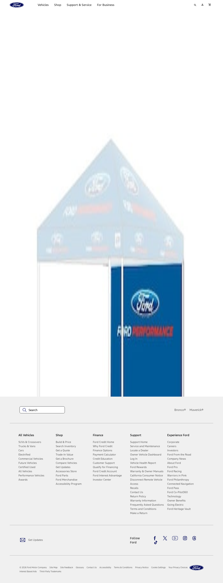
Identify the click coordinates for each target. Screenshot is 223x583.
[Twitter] (165, 538)
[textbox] (42, 410)
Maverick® (196, 410)
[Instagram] (185, 538)
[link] (53, 567)
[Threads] (194, 538)
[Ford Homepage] (196, 567)
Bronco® (180, 410)
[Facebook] (156, 538)
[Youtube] (175, 538)
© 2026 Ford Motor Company (33, 567)
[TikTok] (156, 542)
